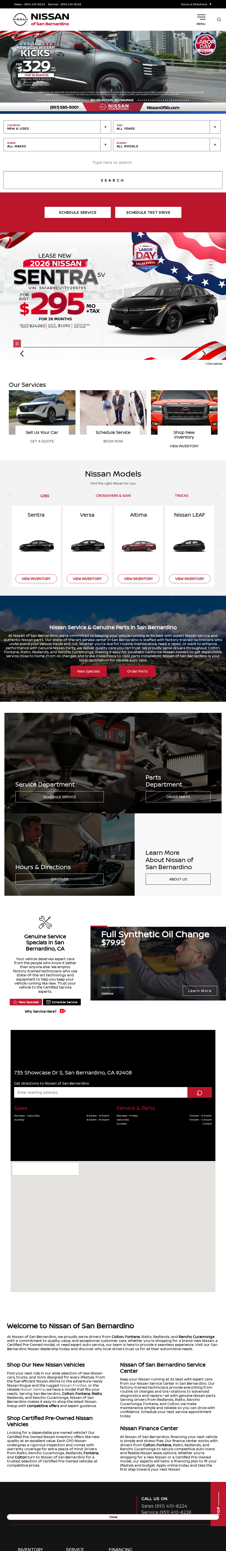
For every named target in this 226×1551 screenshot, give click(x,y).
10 (212, 291)
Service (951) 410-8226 (166, 1512)
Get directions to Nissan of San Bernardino (51, 1083)
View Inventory (42, 446)
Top (218, 1511)
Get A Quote (184, 441)
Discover (59, 879)
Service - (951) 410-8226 (64, 4)
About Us (178, 879)
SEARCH (113, 180)
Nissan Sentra (33, 1389)
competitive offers (43, 1405)
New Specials (88, 671)
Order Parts (137, 671)
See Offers (113, 446)
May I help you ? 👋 (201, 1513)
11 (212, 295)
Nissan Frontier (73, 1385)
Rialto (97, 1393)
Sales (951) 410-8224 (164, 1505)
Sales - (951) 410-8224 (29, 4)
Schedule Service (59, 796)
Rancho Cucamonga (197, 1336)
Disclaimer (215, 363)
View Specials (29, 1002)
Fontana (132, 1336)
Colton (118, 1336)
